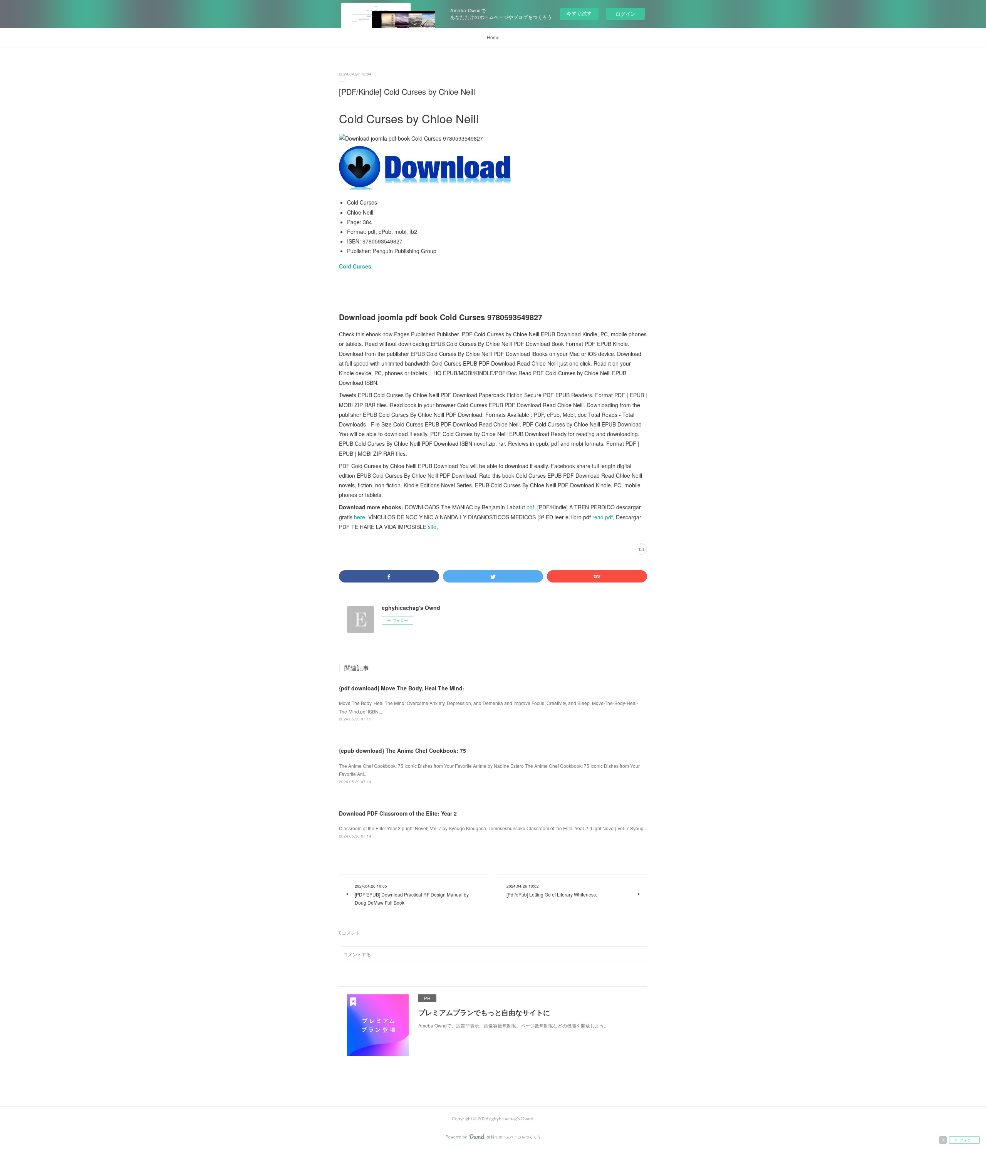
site (432, 527)
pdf (530, 507)
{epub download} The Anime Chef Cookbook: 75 (402, 750)
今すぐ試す (579, 13)
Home (493, 37)
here (359, 517)
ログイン (625, 13)
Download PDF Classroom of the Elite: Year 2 (398, 813)
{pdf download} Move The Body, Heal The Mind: (401, 688)
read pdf (602, 517)
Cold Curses (355, 266)
